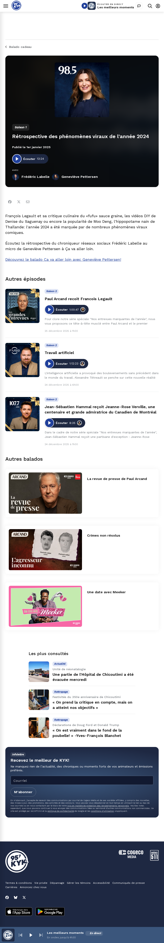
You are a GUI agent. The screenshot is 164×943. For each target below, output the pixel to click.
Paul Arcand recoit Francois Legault (78, 299)
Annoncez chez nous (33, 887)
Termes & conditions (18, 882)
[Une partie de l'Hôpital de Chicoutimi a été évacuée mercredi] (39, 671)
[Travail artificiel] (22, 360)
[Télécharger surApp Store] (18, 912)
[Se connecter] (158, 6)
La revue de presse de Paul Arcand (117, 479)
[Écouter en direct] (84, 5)
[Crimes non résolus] (45, 549)
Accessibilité (101, 882)
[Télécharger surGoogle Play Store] (50, 912)
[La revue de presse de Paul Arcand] (45, 493)
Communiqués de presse (128, 882)
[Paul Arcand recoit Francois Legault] (22, 306)
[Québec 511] (154, 859)
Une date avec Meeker (106, 592)
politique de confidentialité (60, 811)
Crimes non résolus (103, 535)
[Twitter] (18, 201)
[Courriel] (27, 201)
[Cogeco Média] (131, 857)
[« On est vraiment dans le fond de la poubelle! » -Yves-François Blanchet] (39, 727)
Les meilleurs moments (115, 7)
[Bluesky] (15, 897)
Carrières (11, 887)
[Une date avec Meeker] (45, 606)
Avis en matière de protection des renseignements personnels (98, 805)
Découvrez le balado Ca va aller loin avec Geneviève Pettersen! (63, 259)
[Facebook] (9, 201)
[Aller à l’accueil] (17, 9)
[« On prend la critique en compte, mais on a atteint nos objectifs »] (39, 699)
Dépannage (57, 882)
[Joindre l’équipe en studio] (139, 6)
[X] (24, 897)
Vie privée (40, 882)
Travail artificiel (59, 352)
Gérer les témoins (79, 882)
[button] (20, 935)
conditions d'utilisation (102, 811)
